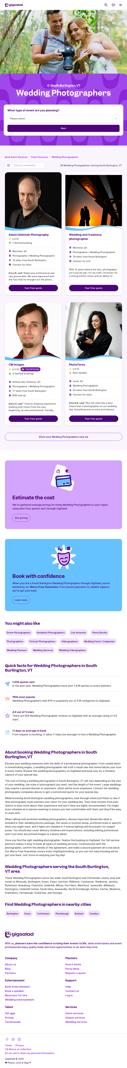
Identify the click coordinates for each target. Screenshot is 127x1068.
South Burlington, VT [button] (65, 86)
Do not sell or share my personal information (29, 1053)
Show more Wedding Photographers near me (63, 436)
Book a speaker (14, 991)
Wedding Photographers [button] (63, 93)
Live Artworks (78, 632)
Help (68, 986)
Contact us (72, 991)
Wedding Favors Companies (99, 641)
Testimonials (13, 1021)
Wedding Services (43, 650)
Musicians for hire (16, 995)
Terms (8, 1045)
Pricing (9, 1017)
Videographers (69, 641)
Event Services (39, 157)
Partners (10, 973)
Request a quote (75, 973)
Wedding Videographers (72, 650)
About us (10, 964)
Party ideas (72, 968)
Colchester (43, 913)
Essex (27, 913)
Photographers (15, 641)
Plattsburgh (62, 913)
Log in (69, 995)
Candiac (94, 913)
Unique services (75, 1017)
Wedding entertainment (19, 999)
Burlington (12, 913)
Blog (7, 968)
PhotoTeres (77, 364)
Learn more (21, 600)
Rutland (79, 913)
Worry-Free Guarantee (44, 586)
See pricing (21, 518)
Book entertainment (17, 986)
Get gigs (10, 1013)
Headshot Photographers (51, 632)
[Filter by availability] (28, 165)
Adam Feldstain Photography (29, 234)
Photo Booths (99, 632)
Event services (74, 1013)
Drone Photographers (19, 632)
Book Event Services (16, 157)
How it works (73, 964)
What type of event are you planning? (33, 110)
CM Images (16, 364)
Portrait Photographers (42, 641)
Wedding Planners (17, 650)
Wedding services (76, 1021)
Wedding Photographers (65, 157)
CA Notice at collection (18, 1049)
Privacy (19, 1045)
